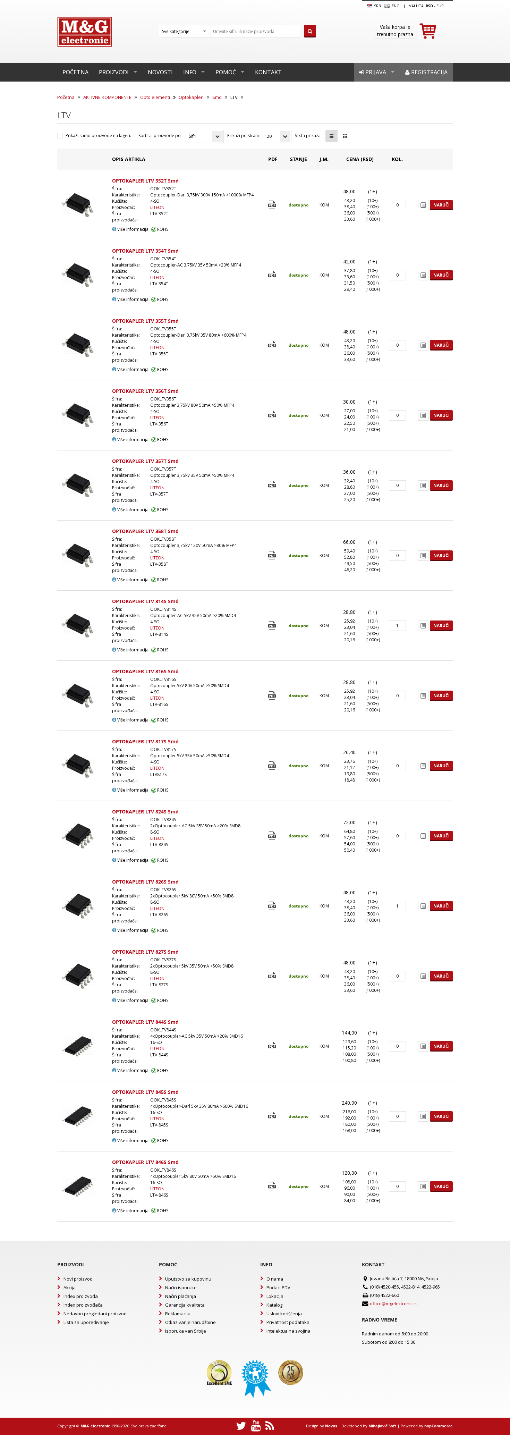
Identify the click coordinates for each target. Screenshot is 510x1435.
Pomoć (225, 72)
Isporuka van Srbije (185, 1331)
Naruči (441, 205)
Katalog (274, 1305)
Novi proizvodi (78, 1279)
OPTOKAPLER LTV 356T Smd (145, 391)
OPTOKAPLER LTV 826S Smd (145, 881)
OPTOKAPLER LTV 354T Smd (145, 250)
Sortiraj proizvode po (159, 135)
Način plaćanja (180, 1296)
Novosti (160, 72)
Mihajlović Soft (382, 1425)
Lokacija (274, 1296)
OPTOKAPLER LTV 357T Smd (145, 461)
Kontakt (268, 72)
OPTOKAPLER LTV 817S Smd (145, 741)
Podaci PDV (278, 1287)
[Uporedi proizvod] (423, 205)
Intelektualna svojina (288, 1331)
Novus (331, 1425)
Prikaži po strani (243, 135)
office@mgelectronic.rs (394, 1303)
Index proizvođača (83, 1305)
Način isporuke (181, 1287)
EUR (440, 5)
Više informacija (132, 229)
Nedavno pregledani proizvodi (95, 1313)
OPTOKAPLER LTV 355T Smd (145, 321)
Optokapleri (191, 97)
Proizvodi (114, 72)
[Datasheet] (273, 205)
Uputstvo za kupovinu (188, 1279)
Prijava (375, 72)
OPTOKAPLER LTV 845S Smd (145, 1092)
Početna (75, 72)
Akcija (69, 1287)
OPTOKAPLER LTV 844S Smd (145, 1022)
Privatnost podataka (287, 1322)
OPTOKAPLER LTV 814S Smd (145, 601)
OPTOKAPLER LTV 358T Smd (145, 531)
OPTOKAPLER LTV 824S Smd (145, 811)
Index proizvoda (80, 1296)
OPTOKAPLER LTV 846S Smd (145, 1162)
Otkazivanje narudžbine (190, 1322)
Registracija (429, 72)
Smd (217, 97)
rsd (429, 5)
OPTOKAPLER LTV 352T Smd (145, 180)
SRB (377, 5)
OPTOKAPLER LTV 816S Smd (145, 671)
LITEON (157, 207)
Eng (395, 5)
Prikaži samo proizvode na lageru (98, 135)
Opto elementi (155, 97)
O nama (274, 1279)
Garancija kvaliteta (185, 1305)
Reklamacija (177, 1313)
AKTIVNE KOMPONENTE (107, 97)
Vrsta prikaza (308, 135)
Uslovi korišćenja (284, 1313)
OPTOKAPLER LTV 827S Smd (145, 951)
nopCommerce (438, 1425)
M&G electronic (95, 1425)
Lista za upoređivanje (86, 1322)
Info (189, 72)
